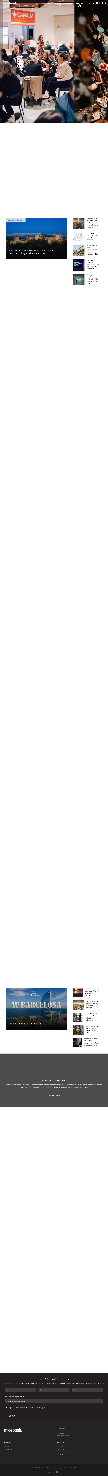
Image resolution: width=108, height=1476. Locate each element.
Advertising (60, 1449)
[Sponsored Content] (36, 258)
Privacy (77, 1467)
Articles (6, 1447)
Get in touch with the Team (65, 1452)
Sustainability (61, 1454)
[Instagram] (90, 3)
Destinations (8, 1449)
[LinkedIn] (93, 3)
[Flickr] (97, 3)
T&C (70, 1467)
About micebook (62, 1447)
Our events (60, 1433)
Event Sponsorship (63, 1436)
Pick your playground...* (14, 1397)
